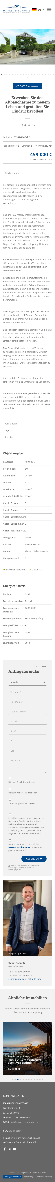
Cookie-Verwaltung (44, 1176)
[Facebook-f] (4, 1149)
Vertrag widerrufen (12, 1176)
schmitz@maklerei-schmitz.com (24, 978)
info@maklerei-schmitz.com (25, 1122)
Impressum (26, 1172)
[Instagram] (9, 1149)
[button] (49, 9)
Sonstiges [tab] (9, 437)
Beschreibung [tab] (12, 172)
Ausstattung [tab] (11, 423)
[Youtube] (14, 1149)
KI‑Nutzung (28, 1176)
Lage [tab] (7, 430)
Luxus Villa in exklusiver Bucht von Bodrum (24, 1061)
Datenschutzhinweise (19, 847)
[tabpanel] (27, 298)
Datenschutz (13, 1172)
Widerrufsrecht (39, 1172)
